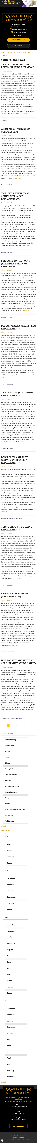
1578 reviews (22, 26)
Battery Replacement (12, 786)
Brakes (7, 804)
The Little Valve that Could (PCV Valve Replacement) (15, 196)
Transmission (10, 651)
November (11, 884)
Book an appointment (18, 40)
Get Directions (18, 1126)
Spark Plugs (10, 384)
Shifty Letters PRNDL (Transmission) (15, 595)
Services (12, 52)
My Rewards (18, 45)
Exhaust (7, 763)
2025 (6, 871)
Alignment (9, 317)
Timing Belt (9, 769)
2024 (6, 917)
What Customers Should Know (14, 518)
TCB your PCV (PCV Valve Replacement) (16, 528)
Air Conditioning (11, 184)
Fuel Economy (9, 821)
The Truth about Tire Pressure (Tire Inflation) (17, 66)
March (9, 850)
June (9, 962)
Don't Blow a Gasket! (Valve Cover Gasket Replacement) (14, 460)
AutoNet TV (24, 52)
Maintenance (9, 746)
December (11, 878)
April (9, 844)
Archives (7, 55)
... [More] (3, 826)
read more (24, 113)
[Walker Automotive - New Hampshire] (18, 18)
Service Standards (11, 792)
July (8, 956)
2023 (6, 1001)
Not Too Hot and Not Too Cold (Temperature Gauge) (18, 662)
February (10, 857)
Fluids (7, 757)
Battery (7, 751)
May (8, 968)
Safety (7, 798)
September (11, 897)
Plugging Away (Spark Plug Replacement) (18, 327)
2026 (6, 837)
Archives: (5, 831)
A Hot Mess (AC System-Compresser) (16, 130)
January (10, 863)
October (10, 891)
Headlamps (9, 815)
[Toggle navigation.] (34, 3)
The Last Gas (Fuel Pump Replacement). (17, 394)
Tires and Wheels (11, 775)
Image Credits (22, 1135)
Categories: (7, 733)
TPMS (8, 120)
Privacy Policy (14, 1135)
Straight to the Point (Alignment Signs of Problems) (15, 263)
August (10, 949)
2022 (16, 55)
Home (4, 52)
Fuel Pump (10, 448)
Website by (18, 1137)
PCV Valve (9, 252)
